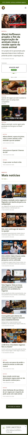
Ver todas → (5, 179)
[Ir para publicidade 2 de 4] (13, 73)
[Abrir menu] (25, 7)
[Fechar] (25, 426)
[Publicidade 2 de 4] (14, 68)
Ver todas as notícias (14, 406)
